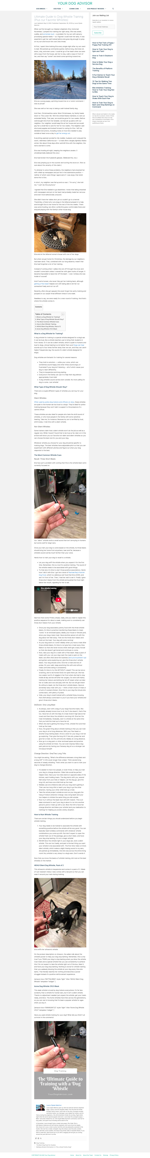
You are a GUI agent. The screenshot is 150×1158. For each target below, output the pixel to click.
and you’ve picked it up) (77, 658)
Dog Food (57, 9)
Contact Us (98, 1155)
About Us (78, 1155)
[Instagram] (38, 1138)
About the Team (88, 1155)
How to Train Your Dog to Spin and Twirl (102, 50)
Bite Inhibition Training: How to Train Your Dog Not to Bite (103, 90)
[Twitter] (41, 1138)
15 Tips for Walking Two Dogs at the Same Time (102, 82)
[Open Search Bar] (113, 9)
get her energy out (63, 133)
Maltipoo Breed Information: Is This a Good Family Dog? (53, 1147)
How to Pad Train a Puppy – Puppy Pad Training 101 (103, 44)
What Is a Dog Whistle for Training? (48, 317)
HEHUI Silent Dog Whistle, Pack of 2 (49, 326)
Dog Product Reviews (95, 9)
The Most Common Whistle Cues (48, 322)
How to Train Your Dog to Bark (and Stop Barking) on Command (103, 105)
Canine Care (74, 9)
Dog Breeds (40, 9)
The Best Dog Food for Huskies (46, 1145)
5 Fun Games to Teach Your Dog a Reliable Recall (103, 76)
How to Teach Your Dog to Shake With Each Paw (103, 97)
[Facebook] (36, 1138)
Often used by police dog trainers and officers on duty (54, 402)
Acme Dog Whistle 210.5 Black (47, 329)
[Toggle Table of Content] (62, 314)
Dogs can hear (79, 345)
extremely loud (48, 34)
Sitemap (105, 1155)
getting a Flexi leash (41, 284)
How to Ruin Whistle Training (46, 324)
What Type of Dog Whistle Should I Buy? (50, 319)
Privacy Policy (114, 1155)
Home (72, 1155)
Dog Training (40, 1143)
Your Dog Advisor (75, 3)
